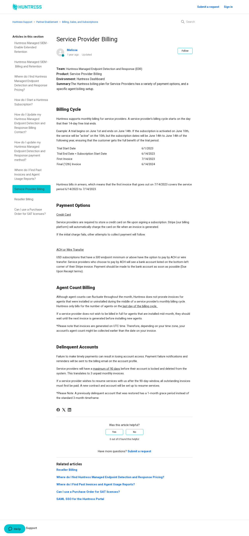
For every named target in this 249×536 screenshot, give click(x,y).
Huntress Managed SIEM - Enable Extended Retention (31, 47)
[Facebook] (58, 410)
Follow (185, 50)
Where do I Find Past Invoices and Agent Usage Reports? (27, 174)
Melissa (72, 50)
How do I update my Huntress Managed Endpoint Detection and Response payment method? (29, 151)
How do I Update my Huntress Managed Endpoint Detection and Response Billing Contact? (29, 123)
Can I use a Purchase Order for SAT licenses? (30, 212)
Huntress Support (22, 21)
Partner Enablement (47, 21)
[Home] (27, 7)
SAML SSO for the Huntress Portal (80, 499)
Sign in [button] (228, 6)
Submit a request (208, 6)
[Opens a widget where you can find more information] (14, 529)
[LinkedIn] (69, 410)
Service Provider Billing (29, 189)
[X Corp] (64, 410)
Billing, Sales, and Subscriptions (80, 21)
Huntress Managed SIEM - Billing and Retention (31, 64)
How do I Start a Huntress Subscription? (31, 102)
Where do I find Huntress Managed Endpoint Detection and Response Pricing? (30, 83)
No (134, 432)
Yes (114, 432)
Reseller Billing (23, 199)
